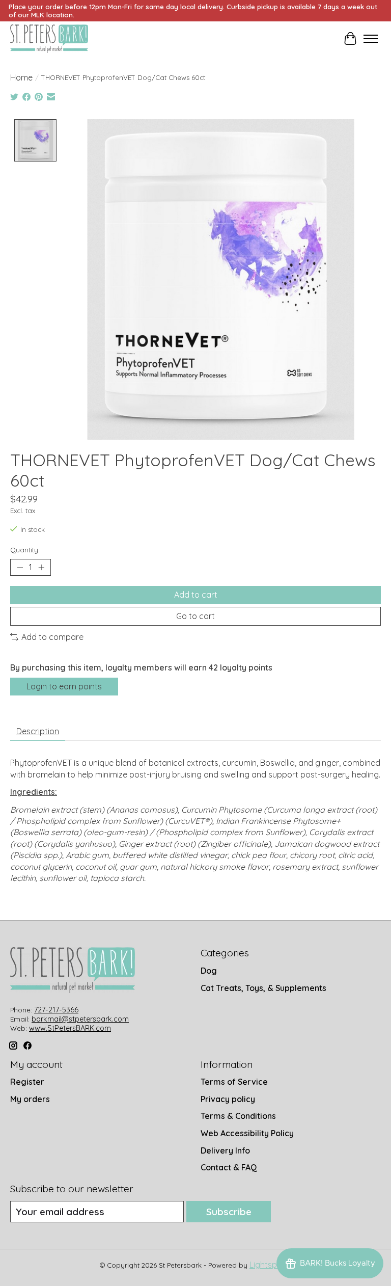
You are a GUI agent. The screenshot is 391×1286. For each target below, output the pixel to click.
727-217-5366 (56, 1009)
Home (21, 77)
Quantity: (25, 550)
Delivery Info (225, 1150)
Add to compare (52, 637)
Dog (209, 971)
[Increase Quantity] (41, 567)
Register (27, 1082)
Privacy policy (228, 1099)
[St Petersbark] (49, 38)
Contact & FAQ (229, 1167)
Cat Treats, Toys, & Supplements (263, 988)
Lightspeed (270, 1265)
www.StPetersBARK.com (70, 1028)
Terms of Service (234, 1082)
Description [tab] (37, 731)
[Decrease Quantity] (19, 567)
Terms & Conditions (238, 1116)
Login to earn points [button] (64, 686)
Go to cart (195, 616)
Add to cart (195, 595)
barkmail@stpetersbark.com (80, 1019)
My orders (30, 1099)
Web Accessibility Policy (247, 1133)
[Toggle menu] (370, 39)
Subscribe (229, 1211)
